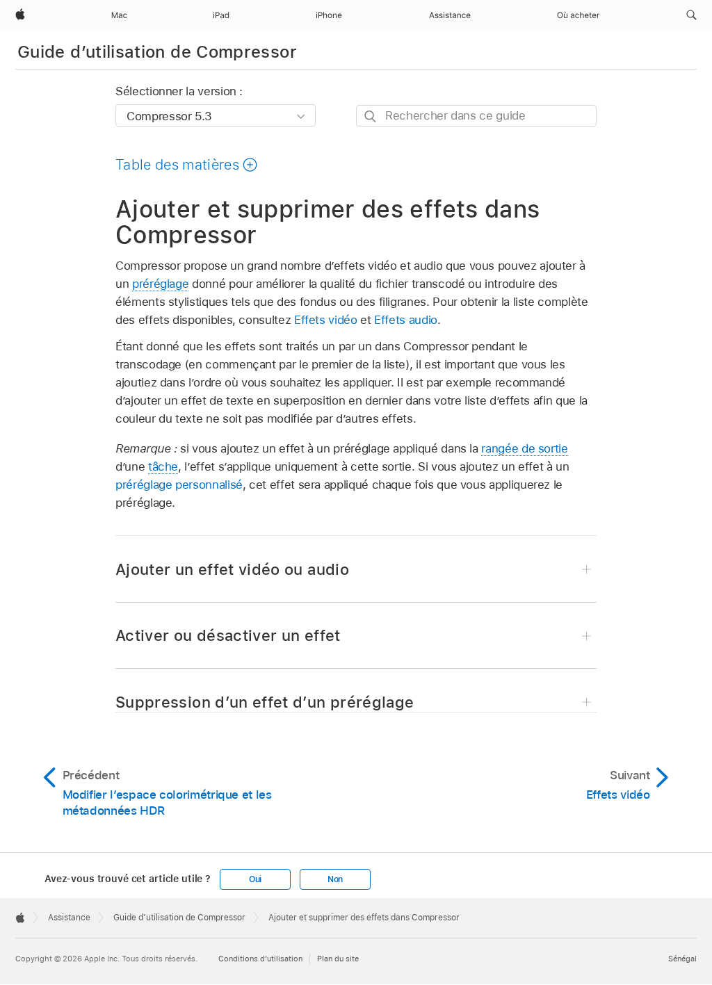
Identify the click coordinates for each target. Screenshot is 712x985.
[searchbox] (476, 116)
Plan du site (338, 958)
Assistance (69, 917)
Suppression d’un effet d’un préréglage (264, 702)
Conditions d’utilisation (260, 958)
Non (335, 879)
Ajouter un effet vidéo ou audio (232, 569)
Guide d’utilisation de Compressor (157, 52)
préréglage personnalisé (179, 484)
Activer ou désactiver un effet (228, 635)
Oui (255, 879)
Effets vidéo (325, 320)
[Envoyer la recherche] (371, 116)
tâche (163, 466)
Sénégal (682, 958)
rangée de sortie (524, 448)
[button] (691, 15)
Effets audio (405, 320)
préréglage (160, 284)
